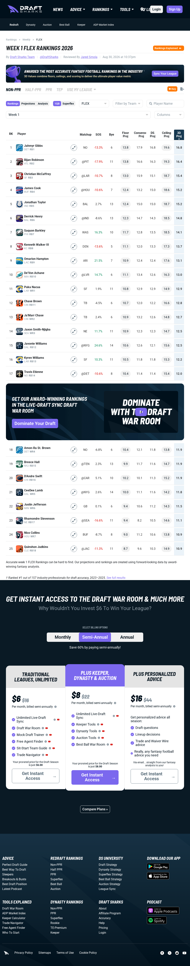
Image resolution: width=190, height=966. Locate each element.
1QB (57, 103)
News (58, 9)
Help (102, 923)
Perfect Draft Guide (14, 864)
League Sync (107, 889)
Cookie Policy (88, 952)
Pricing (103, 928)
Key (173, 88)
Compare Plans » (95, 809)
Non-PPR (56, 864)
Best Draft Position (14, 884)
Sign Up (174, 9)
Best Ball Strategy (110, 879)
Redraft (14, 24)
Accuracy (105, 918)
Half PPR (56, 869)
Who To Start (10, 932)
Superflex (68, 103)
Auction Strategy (109, 884)
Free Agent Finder (13, 928)
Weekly (26, 39)
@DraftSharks (49, 57)
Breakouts (8, 879)
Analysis (43, 103)
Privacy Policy (23, 952)
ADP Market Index (103, 24)
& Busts (21, 879)
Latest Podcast (12, 889)
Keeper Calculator (13, 918)
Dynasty (30, 24)
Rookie (54, 923)
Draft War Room (12, 908)
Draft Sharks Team (22, 57)
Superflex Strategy (111, 874)
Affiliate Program (110, 913)
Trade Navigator (12, 923)
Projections (28, 103)
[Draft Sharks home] (24, 9)
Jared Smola (89, 57)
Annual (127, 637)
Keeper (81, 24)
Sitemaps (44, 952)
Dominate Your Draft (34, 423)
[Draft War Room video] (141, 412)
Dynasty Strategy (110, 869)
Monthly (63, 637)
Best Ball (64, 24)
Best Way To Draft (14, 869)
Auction (47, 24)
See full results (116, 578)
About (103, 908)
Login (156, 9)
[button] (58, 719)
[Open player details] (74, 148)
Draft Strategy (108, 864)
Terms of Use (65, 952)
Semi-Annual (95, 637)
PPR (53, 874)
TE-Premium (58, 928)
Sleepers (7, 874)
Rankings (11, 39)
